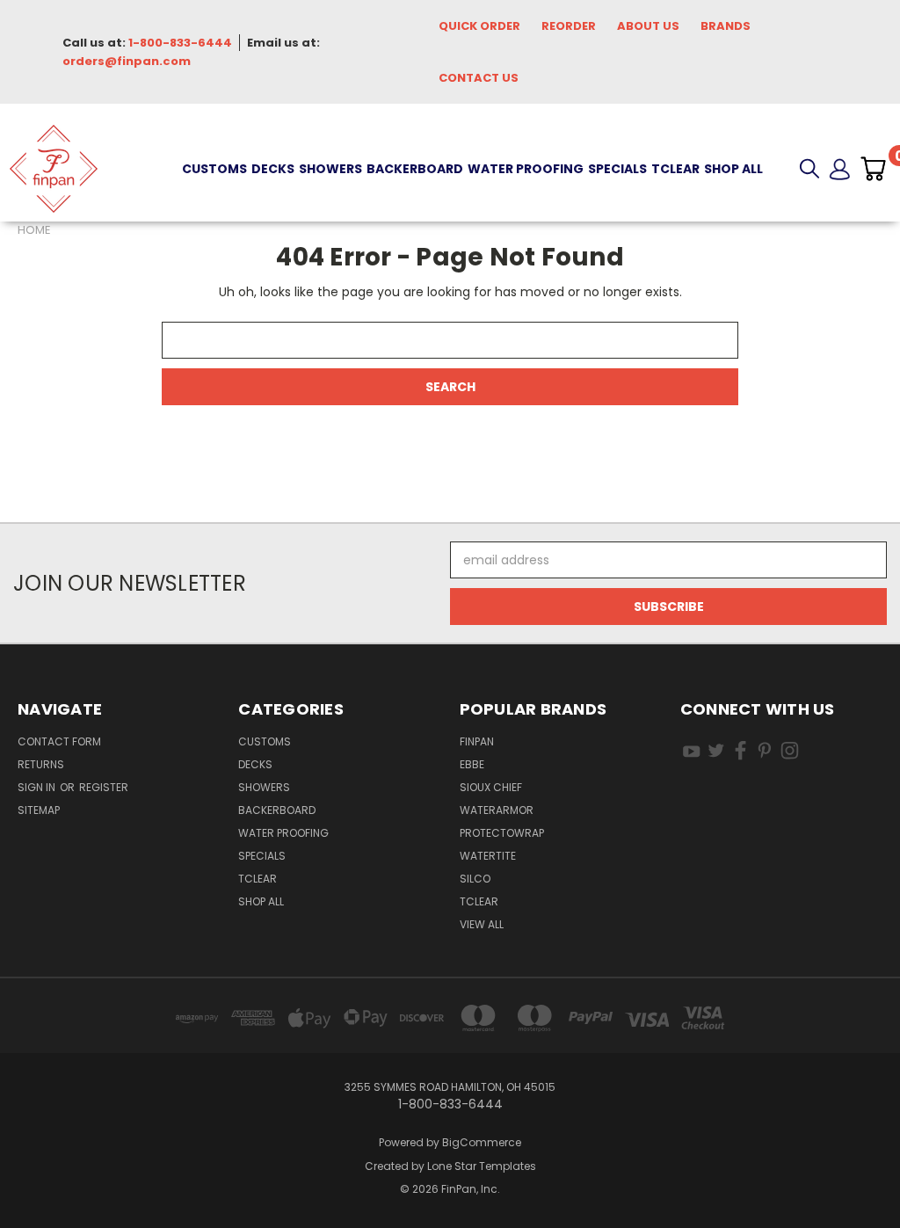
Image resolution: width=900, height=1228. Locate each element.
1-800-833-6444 (180, 42)
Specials (617, 169)
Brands (725, 26)
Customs (214, 169)
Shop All (733, 169)
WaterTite (488, 855)
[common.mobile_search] (809, 169)
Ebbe (472, 764)
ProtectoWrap (502, 832)
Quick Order (479, 26)
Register (103, 787)
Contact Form (59, 741)
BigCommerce (481, 1142)
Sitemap (39, 810)
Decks (272, 169)
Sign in (38, 787)
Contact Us (479, 77)
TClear (675, 169)
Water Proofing (526, 169)
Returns (41, 764)
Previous (873, 1173)
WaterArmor (496, 810)
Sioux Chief (491, 787)
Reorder (568, 26)
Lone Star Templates (481, 1166)
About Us (648, 26)
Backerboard (415, 169)
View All (482, 924)
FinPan (477, 741)
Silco (475, 878)
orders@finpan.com (126, 61)
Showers (330, 169)
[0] (872, 169)
